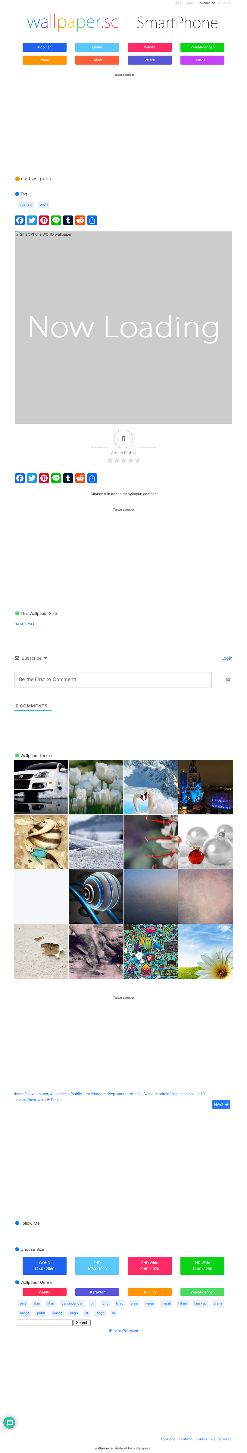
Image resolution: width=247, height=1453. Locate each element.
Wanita (149, 47)
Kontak (201, 1439)
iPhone (44, 60)
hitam (182, 1303)
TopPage (168, 1439)
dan (37, 1303)
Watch (150, 60)
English (189, 3)
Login (226, 658)
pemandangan (72, 1303)
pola (23, 1303)
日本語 (176, 3)
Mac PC (202, 60)
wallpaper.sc (221, 1439)
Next (219, 1104)
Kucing (150, 1292)
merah (166, 1303)
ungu (74, 1313)
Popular (44, 47)
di (113, 1313)
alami (218, 1303)
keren (149, 1303)
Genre (97, 47)
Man (50, 1303)
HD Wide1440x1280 (202, 1265)
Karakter (97, 1292)
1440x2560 (25, 624)
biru (105, 1303)
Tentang (185, 1439)
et (86, 1313)
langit (100, 1313)
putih (44, 204)
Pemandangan (202, 47)
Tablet (97, 60)
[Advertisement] (123, 119)
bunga (25, 1313)
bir (93, 1303)
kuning (57, 1313)
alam (134, 1303)
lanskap (200, 1303)
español (224, 3)
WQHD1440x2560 (44, 1265)
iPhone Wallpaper (123, 1330)
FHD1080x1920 (97, 1265)
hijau (119, 1303)
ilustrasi (26, 204)
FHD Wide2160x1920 (149, 1265)
